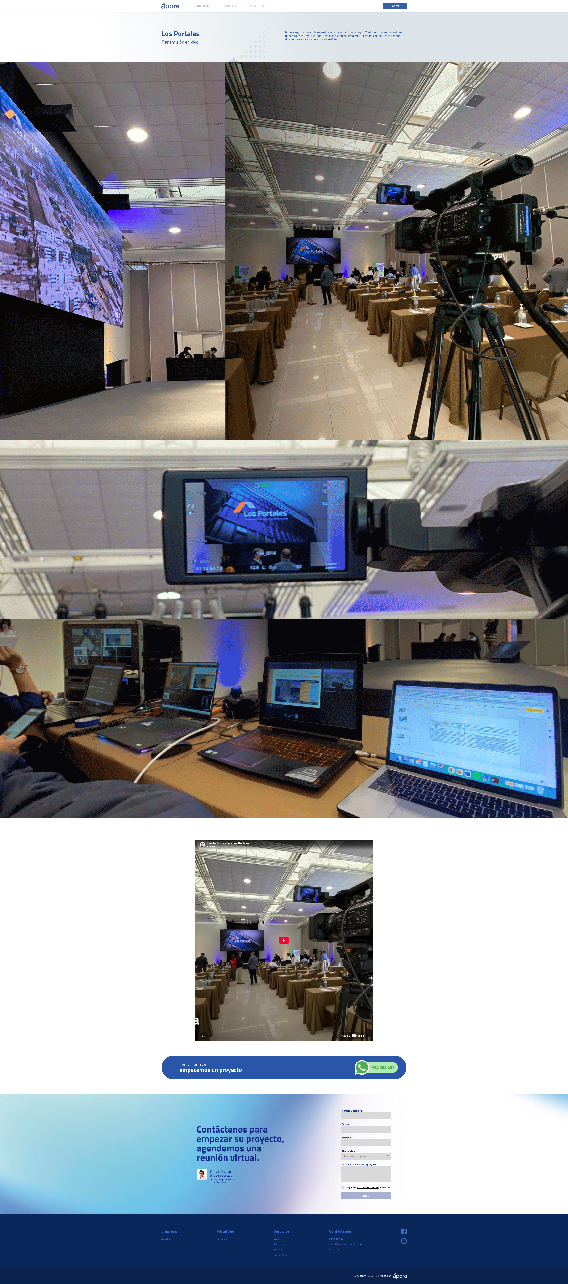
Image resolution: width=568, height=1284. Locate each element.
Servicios (230, 6)
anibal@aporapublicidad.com (345, 1244)
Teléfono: (346, 1137)
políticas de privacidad (367, 1187)
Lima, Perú (335, 1249)
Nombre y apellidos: (352, 1110)
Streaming (279, 1249)
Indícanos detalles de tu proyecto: (359, 1164)
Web (276, 1239)
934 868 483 (336, 1239)
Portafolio (201, 6)
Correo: (346, 1124)
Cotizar (394, 6)
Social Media (281, 1255)
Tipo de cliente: (350, 1151)
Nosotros (257, 6)
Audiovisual (280, 1244)
